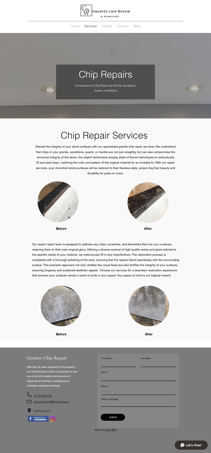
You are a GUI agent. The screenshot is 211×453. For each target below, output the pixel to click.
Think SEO (110, 430)
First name (106, 358)
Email (104, 372)
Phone (104, 386)
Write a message (109, 399)
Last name (146, 358)
